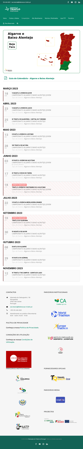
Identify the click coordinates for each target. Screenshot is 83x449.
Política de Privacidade (29, 328)
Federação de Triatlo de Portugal (37, 439)
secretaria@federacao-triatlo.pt (21, 2)
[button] (17, 23)
